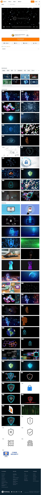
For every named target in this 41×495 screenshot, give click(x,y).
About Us (25, 476)
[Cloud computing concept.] (11, 140)
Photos (9, 1)
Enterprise (3, 477)
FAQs (25, 473)
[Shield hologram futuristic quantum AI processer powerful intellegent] (11, 398)
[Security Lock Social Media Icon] (30, 287)
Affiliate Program (15, 477)
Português (34, 476)
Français (33, 479)
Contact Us (25, 474)
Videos (14, 1)
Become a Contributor (26, 480)
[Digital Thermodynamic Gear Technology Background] (11, 106)
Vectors (4, 1)
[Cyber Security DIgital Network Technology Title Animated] (11, 454)
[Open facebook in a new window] (11, 492)
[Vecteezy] (2, 2)
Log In (36, 1)
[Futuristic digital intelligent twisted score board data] (30, 354)
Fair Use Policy (36, 492)
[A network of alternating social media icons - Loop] (30, 184)
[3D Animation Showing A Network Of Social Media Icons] (30, 129)
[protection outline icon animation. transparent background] (30, 420)
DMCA (14, 475)
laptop (3, 70)
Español (33, 474)
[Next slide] (37, 70)
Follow (27, 35)
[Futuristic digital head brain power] (30, 320)
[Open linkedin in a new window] (14, 492)
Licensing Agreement (15, 474)
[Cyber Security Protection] (11, 242)
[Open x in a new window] (19, 492)
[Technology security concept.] (11, 117)
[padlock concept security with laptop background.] (30, 220)
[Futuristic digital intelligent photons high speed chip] (30, 195)
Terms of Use (27, 492)
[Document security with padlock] (11, 409)
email (29, 70)
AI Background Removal (4, 485)
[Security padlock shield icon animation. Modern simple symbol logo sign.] (30, 387)
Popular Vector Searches (15, 479)
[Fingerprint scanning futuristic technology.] (11, 195)
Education (3, 479)
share (8, 70)
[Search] (36, 4)
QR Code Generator (3, 487)
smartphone (20, 70)
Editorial (19, 1)
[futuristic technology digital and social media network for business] (11, 162)
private (33, 70)
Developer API (4, 480)
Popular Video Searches (15, 484)
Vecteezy (3, 474)
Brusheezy (3, 473)
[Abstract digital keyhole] (11, 265)
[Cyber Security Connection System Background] (30, 95)
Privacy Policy (31, 492)
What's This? (8, 46)
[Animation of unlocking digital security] (29, 376)
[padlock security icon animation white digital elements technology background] (30, 162)
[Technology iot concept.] (10, 151)
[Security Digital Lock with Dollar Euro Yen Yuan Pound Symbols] (30, 343)
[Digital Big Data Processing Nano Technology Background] (11, 309)
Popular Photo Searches (15, 481)
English (33, 473)
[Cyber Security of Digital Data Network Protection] (29, 151)
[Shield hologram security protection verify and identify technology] (11, 387)
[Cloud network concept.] (11, 173)
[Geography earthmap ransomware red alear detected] (11, 332)
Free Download (20, 39)
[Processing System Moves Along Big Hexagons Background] (11, 343)
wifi (12, 70)
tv (15, 70)
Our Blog (25, 477)
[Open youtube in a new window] (21, 492)
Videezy (3, 476)
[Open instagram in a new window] (13, 492)
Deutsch (33, 477)
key (25, 70)
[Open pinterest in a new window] (16, 492)
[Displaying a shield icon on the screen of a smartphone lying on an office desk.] (11, 253)
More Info (3, 48)
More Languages (35, 480)
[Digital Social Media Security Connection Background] (11, 95)
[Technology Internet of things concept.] (30, 117)
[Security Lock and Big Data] (30, 332)
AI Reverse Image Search (5, 482)
